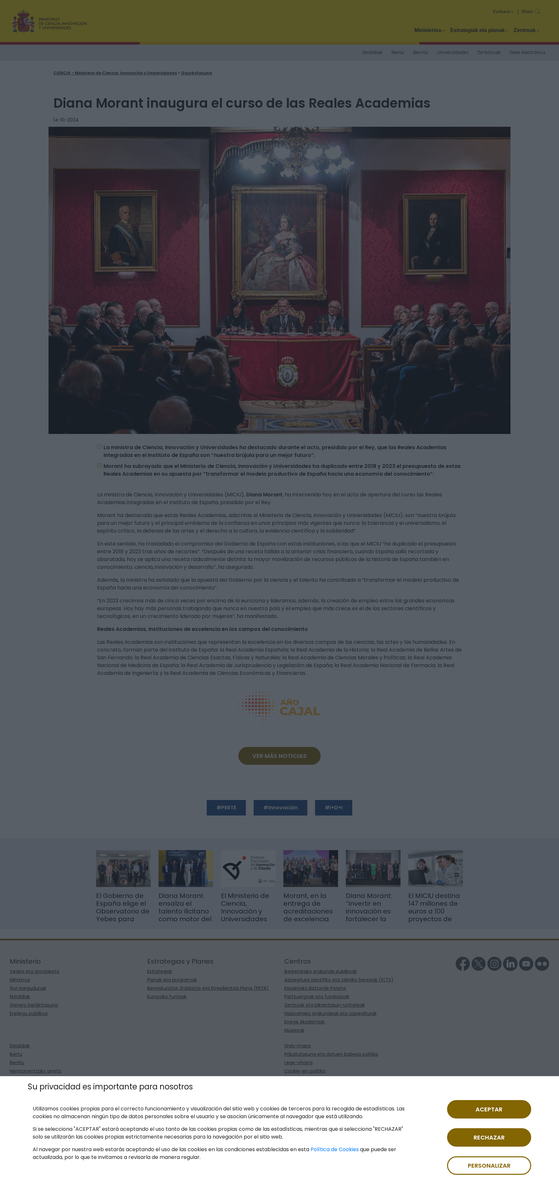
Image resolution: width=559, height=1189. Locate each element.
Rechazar (489, 1137)
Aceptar (489, 1109)
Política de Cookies (335, 1149)
